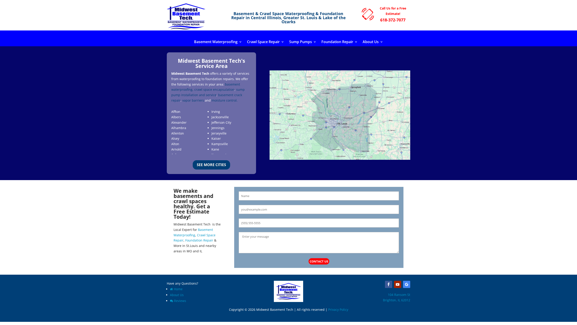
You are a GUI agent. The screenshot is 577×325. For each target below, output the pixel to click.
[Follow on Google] (406, 284)
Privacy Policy (338, 309)
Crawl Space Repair (263, 42)
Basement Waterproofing (216, 42)
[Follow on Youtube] (397, 284)
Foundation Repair (337, 42)
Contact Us (319, 261)
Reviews (180, 301)
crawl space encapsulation (214, 89)
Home (178, 289)
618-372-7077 (392, 20)
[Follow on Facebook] (388, 284)
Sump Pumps (300, 42)
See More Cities (211, 164)
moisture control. (225, 100)
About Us (371, 42)
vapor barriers (193, 100)
